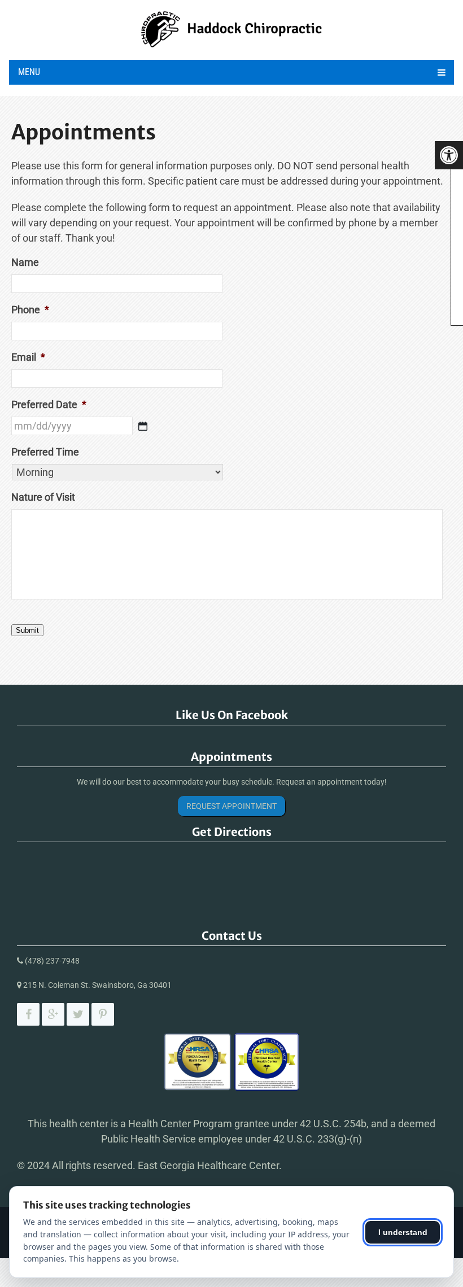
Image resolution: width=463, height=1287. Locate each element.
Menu (29, 72)
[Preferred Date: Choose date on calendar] (142, 426)
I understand (402, 1232)
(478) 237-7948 (52, 960)
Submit (27, 630)
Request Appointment (231, 806)
